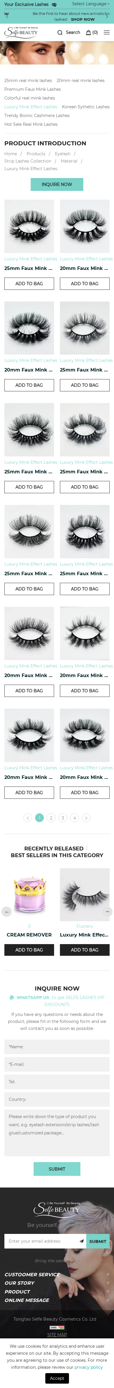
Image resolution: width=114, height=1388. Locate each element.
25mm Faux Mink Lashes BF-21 (85, 370)
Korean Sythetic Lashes (86, 106)
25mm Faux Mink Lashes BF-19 (85, 471)
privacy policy (89, 1367)
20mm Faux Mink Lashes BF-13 (85, 777)
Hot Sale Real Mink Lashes (31, 124)
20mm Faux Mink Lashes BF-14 (29, 777)
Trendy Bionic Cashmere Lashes (37, 115)
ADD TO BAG (29, 283)
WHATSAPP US (33, 997)
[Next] (107, 16)
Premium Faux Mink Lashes (32, 89)
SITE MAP (57, 1335)
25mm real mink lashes (28, 80)
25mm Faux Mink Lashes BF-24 (29, 268)
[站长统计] (57, 1327)
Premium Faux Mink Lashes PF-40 (59, 935)
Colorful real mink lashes (29, 98)
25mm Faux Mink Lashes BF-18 (29, 573)
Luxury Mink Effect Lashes (30, 106)
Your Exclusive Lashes (26, 4)
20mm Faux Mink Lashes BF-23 (85, 268)
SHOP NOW (65, 19)
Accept (57, 1378)
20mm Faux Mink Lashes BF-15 (85, 675)
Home (10, 153)
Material (69, 161)
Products (36, 153)
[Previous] (7, 16)
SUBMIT (57, 1169)
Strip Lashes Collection (27, 161)
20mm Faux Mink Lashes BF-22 (29, 370)
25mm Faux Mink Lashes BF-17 (85, 573)
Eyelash (62, 153)
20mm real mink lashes (81, 80)
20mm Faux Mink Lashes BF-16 (29, 675)
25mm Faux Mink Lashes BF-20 (29, 471)
